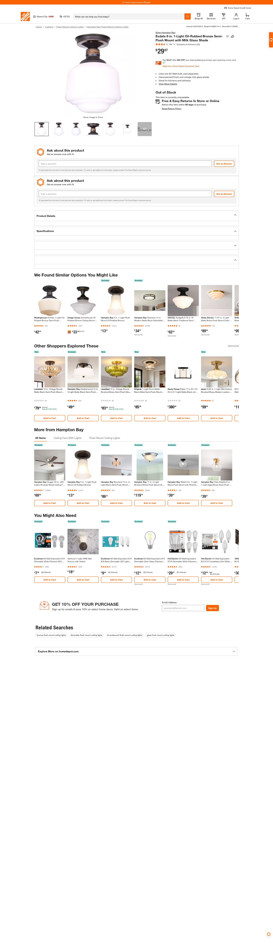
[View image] (42, 129)
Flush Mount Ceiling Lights (70, 26)
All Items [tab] (40, 437)
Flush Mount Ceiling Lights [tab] (104, 437)
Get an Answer (224, 163)
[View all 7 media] (145, 129)
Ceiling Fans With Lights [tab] (67, 437)
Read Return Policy (171, 108)
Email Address (169, 602)
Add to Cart (49, 418)
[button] (136, 216)
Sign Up (212, 608)
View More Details (168, 83)
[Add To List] (227, 36)
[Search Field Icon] (187, 16)
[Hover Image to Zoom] (93, 73)
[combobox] (128, 16)
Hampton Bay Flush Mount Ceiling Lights (108, 26)
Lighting (49, 26)
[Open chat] (271, 39)
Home (39, 26)
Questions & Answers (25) (188, 44)
